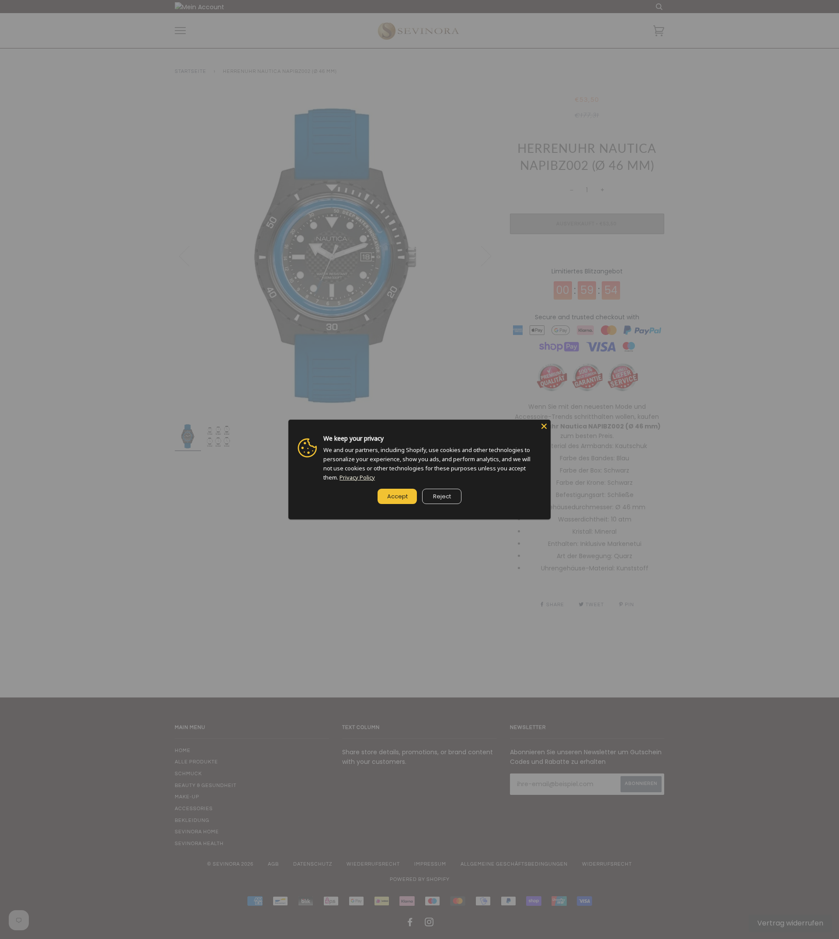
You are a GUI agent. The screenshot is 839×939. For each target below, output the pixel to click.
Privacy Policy (357, 477)
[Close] (544, 426)
